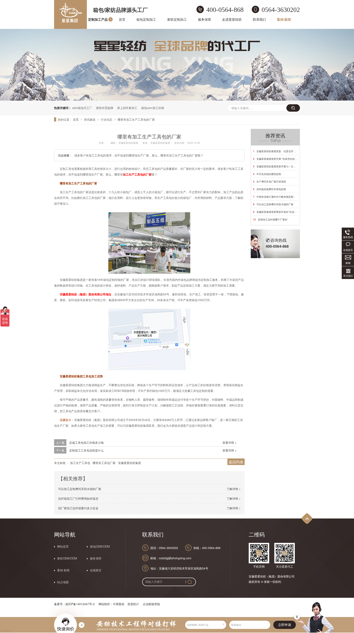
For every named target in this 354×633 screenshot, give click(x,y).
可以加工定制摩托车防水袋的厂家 (79, 489)
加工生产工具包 (80, 463)
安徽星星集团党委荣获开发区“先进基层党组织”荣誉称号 (285, 211)
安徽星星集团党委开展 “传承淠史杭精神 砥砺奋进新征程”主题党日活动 (293, 158)
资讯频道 (90, 119)
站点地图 (63, 582)
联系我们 (259, 19)
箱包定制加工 (146, 19)
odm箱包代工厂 (82, 108)
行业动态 (107, 119)
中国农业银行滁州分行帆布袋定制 (273, 196)
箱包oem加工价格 (152, 108)
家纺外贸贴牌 (104, 108)
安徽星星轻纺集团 (129, 463)
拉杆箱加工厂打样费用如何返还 (78, 498)
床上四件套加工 (127, 108)
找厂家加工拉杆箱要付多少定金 (78, 508)
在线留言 (95, 570)
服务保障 (204, 19)
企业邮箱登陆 (151, 604)
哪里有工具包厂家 (104, 463)
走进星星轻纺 (232, 19)
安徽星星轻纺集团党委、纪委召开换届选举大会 (280, 151)
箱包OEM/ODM (100, 546)
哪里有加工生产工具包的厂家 (136, 119)
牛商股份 (118, 604)
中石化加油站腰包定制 (267, 174)
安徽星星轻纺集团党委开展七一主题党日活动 (279, 166)
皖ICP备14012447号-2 (80, 604)
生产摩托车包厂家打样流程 (269, 181)
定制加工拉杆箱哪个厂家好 (270, 219)
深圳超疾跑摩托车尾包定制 (269, 189)
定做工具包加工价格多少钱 (86, 442)
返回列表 (236, 461)
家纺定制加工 (177, 19)
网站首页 (63, 546)
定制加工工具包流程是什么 (86, 450)
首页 (122, 19)
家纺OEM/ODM (67, 558)
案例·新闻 (284, 19)
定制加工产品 (98, 19)
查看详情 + (229, 442)
